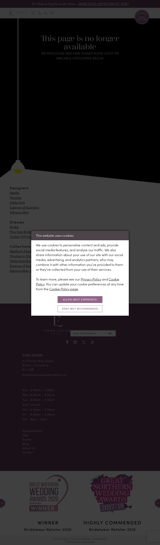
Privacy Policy (91, 279)
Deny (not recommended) (80, 308)
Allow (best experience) (80, 299)
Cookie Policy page (63, 289)
